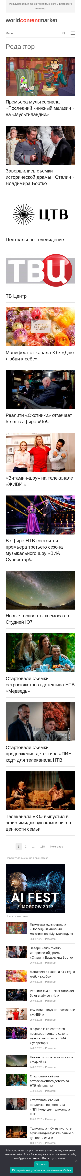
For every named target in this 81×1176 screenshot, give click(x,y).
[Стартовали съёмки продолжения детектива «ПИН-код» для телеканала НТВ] (40, 704)
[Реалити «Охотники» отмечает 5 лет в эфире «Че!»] (40, 372)
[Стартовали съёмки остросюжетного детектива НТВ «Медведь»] (40, 635)
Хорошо (41, 1164)
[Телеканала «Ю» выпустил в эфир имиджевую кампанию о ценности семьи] (40, 773)
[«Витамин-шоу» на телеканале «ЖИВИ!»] (40, 435)
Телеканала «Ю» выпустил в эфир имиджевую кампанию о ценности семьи (38, 823)
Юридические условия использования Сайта (41, 1170)
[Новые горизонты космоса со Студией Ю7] (40, 573)
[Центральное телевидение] (40, 196)
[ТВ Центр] (40, 253)
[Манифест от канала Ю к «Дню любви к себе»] (40, 309)
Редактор (50, 939)
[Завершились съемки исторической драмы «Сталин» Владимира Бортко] (40, 127)
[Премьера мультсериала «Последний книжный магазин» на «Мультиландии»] (40, 58)
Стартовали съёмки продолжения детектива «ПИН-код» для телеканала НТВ (39, 754)
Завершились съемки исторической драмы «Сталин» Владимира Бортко (40, 177)
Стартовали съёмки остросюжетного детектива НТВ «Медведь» (40, 685)
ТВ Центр (16, 296)
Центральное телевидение (35, 239)
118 (43, 847)
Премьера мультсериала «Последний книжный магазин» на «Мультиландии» (40, 108)
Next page (56, 846)
